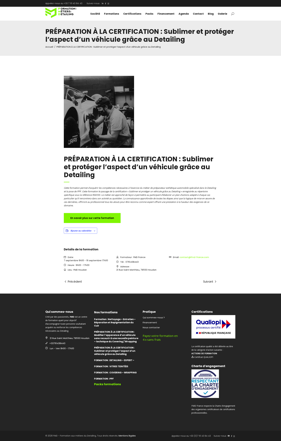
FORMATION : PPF (104, 378)
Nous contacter (151, 327)
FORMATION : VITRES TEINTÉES (111, 366)
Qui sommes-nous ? (154, 317)
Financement (150, 322)
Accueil (49, 46)
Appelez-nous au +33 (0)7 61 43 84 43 (191, 435)
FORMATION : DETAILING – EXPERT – (114, 360)
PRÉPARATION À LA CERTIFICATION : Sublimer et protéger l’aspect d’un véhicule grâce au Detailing (114, 351)
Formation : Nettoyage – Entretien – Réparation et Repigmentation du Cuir (115, 322)
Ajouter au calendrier (81, 230)
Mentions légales (127, 435)
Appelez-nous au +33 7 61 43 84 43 (63, 3)
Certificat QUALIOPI (203, 357)
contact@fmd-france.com (194, 257)
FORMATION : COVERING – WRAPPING (115, 372)
